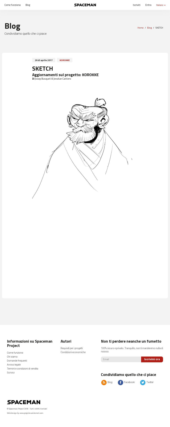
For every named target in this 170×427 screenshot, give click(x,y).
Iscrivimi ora (152, 359)
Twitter (149, 382)
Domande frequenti (17, 360)
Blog (28, 5)
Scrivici (11, 372)
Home (141, 27)
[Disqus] (85, 250)
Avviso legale (14, 364)
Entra (148, 5)
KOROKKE (65, 60)
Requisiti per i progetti (72, 348)
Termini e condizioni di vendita (22, 368)
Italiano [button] (160, 5)
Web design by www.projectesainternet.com (25, 413)
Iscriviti (136, 5)
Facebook (129, 382)
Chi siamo (12, 356)
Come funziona (12, 5)
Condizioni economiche (73, 352)
